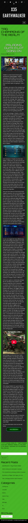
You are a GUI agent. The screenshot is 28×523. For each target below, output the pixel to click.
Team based (12, 446)
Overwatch (5, 409)
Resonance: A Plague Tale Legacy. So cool (12, 475)
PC (15, 443)
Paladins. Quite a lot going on (14, 48)
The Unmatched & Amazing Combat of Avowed (13, 472)
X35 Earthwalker (22, 446)
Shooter (7, 446)
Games (12, 443)
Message (4, 502)
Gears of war (5, 496)
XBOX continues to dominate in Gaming (11, 469)
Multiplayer (10, 444)
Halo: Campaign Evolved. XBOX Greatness (12, 478)
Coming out (5, 486)
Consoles (8, 443)
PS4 (3, 446)
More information (14, 429)
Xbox (2, 448)
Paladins (16, 444)
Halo (3, 499)
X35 (17, 446)
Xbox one (6, 448)
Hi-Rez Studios (13, 76)
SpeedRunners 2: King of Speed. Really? (11, 466)
